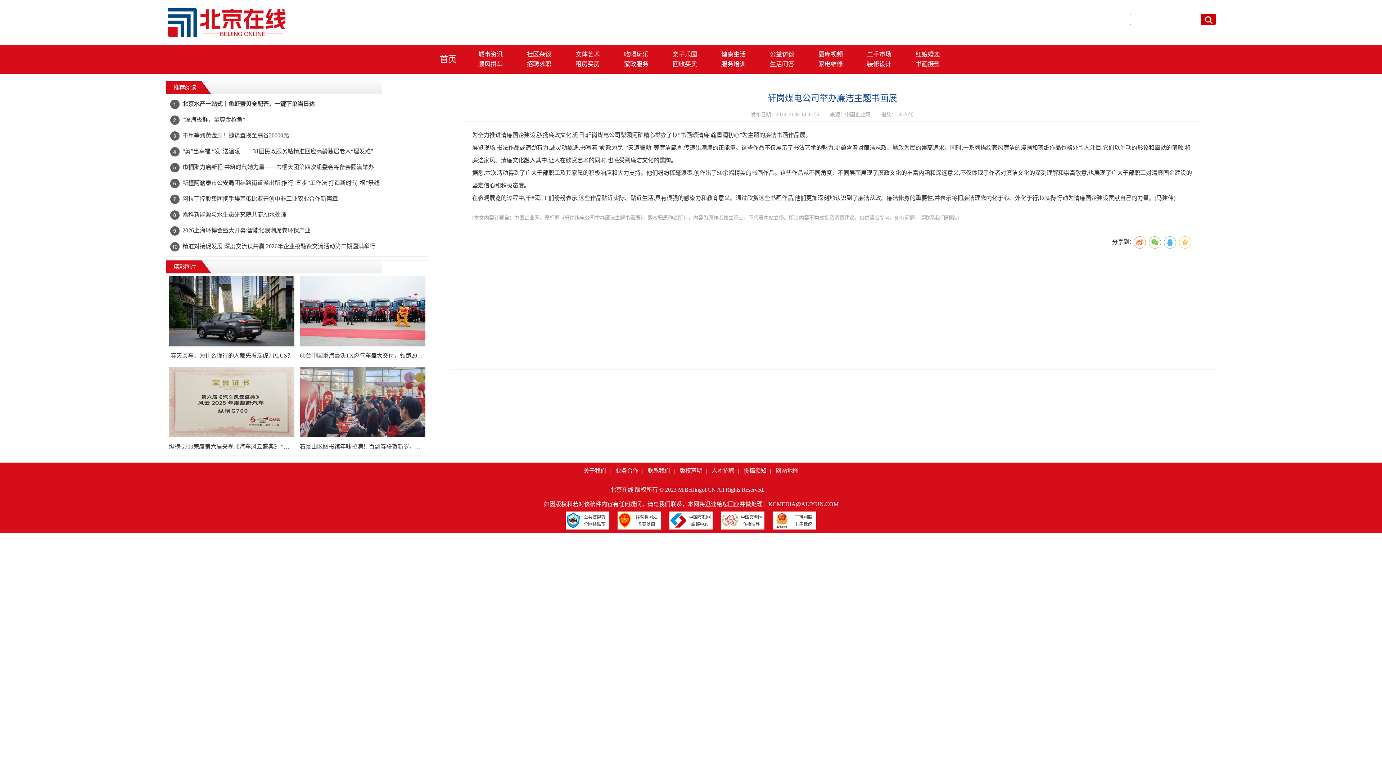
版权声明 (691, 471)
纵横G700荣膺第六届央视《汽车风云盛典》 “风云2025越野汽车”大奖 (231, 447)
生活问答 (782, 64)
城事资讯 (490, 54)
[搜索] (1208, 20)
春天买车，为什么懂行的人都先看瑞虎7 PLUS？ (232, 356)
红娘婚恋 (928, 54)
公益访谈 (782, 54)
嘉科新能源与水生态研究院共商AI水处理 (234, 215)
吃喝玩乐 (636, 54)
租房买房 (587, 64)
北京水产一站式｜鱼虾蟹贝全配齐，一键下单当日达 (248, 104)
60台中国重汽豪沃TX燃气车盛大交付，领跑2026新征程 (362, 356)
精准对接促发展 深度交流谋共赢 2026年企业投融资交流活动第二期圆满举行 (278, 246)
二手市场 (879, 54)
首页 (448, 59)
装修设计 (879, 64)
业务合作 (626, 471)
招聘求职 (539, 64)
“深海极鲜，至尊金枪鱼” (213, 120)
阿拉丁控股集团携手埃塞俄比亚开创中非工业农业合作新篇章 (260, 199)
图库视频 (830, 54)
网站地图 (787, 471)
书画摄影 (928, 64)
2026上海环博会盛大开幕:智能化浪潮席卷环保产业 (246, 230)
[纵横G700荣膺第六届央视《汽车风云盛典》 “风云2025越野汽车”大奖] (231, 402)
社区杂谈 (539, 54)
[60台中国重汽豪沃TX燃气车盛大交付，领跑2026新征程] (362, 311)
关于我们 (594, 471)
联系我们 (658, 471)
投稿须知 (755, 471)
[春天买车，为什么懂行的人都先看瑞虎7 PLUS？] (231, 311)
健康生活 (733, 54)
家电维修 (830, 64)
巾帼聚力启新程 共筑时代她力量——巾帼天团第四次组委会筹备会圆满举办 (278, 167)
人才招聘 (723, 471)
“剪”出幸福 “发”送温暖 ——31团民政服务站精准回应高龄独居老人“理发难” (277, 151)
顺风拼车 (490, 64)
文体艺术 (587, 54)
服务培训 (733, 64)
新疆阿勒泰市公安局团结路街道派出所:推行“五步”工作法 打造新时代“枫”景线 (281, 183)
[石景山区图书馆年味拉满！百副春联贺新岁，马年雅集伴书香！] (362, 402)
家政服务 (636, 64)
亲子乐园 (685, 54)
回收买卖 (685, 64)
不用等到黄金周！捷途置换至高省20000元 (235, 135)
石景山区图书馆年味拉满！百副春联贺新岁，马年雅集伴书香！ (362, 447)
